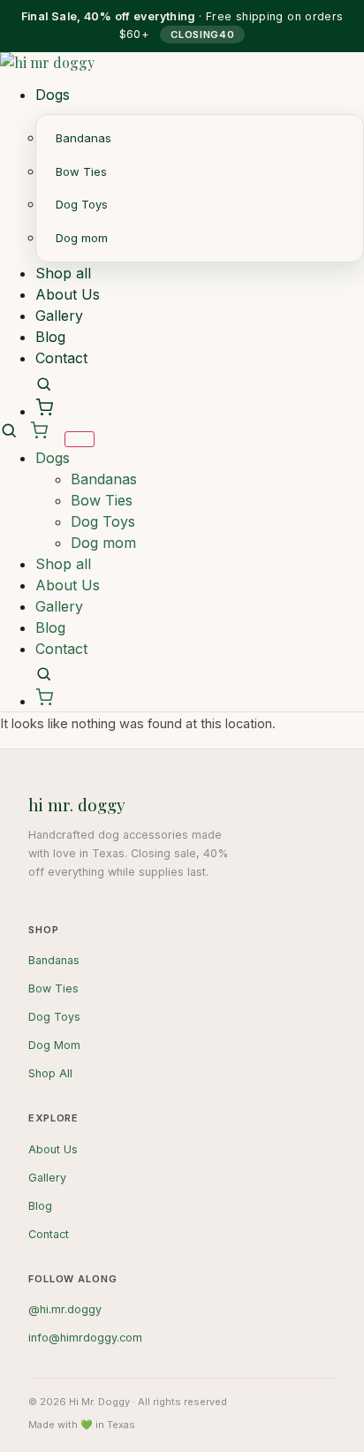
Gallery (59, 315)
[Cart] (44, 407)
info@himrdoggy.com (85, 1337)
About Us (67, 294)
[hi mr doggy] (182, 68)
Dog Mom (54, 1045)
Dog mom (82, 238)
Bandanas (83, 138)
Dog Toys (82, 204)
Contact (61, 358)
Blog (50, 337)
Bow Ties (81, 171)
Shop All (50, 1073)
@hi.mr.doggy (65, 1309)
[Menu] (79, 439)
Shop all (63, 273)
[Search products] (43, 384)
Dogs (52, 94)
